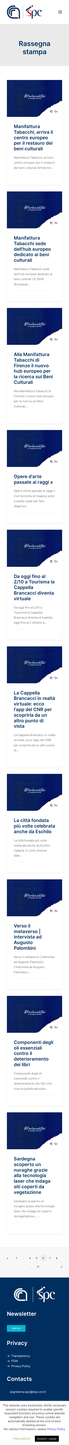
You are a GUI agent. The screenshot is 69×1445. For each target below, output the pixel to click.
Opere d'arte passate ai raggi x (33, 479)
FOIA (14, 1361)
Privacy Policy (20, 1366)
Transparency (20, 1356)
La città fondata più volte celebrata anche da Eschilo (34, 826)
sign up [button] (16, 1328)
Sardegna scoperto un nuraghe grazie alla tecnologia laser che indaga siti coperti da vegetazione (32, 1175)
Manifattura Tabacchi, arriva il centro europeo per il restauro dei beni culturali (33, 137)
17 (38, 1266)
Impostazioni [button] (21, 1438)
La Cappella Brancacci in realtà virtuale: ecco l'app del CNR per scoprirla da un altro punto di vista (34, 709)
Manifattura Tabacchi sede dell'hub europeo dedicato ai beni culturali (32, 249)
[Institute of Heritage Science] (34, 12)
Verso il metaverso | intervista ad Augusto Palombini (28, 937)
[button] (60, 12)
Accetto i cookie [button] (47, 1438)
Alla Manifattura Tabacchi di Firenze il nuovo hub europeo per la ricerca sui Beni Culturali (33, 368)
